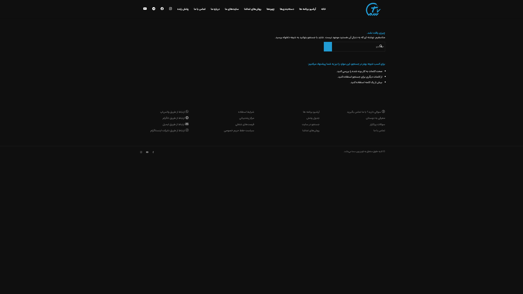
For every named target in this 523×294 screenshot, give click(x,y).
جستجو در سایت (311, 124)
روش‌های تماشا (311, 130)
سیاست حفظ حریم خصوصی (239, 130)
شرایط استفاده (246, 112)
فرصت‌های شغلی (244, 124)
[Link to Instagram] (141, 152)
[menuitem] (323, 9)
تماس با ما (379, 130)
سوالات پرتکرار (377, 124)
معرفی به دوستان (375, 118)
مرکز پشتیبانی (246, 118)
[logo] (373, 9)
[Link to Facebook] (153, 152)
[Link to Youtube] (147, 152)
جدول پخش (313, 118)
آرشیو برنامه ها (311, 112)
